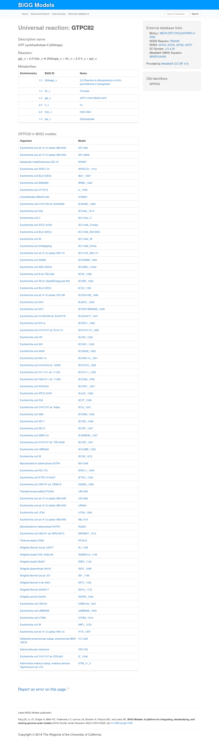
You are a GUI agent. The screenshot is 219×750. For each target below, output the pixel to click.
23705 (171, 45)
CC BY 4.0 (181, 63)
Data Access (59, 13)
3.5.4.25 (170, 49)
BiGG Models (36, 4)
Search (195, 13)
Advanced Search (40, 13)
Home (25, 13)
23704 (162, 45)
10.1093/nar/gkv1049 (121, 723)
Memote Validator (77, 13)
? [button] (68, 688)
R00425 (174, 41)
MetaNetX (167, 63)
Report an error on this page (42, 689)
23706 (179, 45)
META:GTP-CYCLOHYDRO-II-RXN (173, 35)
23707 (188, 45)
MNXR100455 (158, 56)
